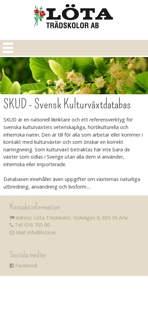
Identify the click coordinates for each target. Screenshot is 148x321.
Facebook (26, 265)
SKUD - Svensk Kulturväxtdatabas (67, 104)
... (89, 186)
